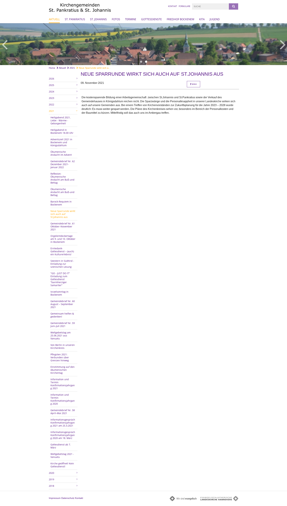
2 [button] (146, 61)
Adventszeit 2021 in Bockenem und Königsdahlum (61, 142)
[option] (143, 44)
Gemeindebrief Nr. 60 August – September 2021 (62, 304)
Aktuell (54, 19)
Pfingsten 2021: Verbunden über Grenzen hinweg (59, 357)
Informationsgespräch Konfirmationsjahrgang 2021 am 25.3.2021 (62, 422)
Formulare (184, 6)
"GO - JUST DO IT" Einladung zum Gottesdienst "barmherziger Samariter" (60, 279)
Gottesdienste (151, 19)
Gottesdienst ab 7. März (60, 446)
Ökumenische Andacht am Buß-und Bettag (62, 192)
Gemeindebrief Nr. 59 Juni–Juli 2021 (62, 324)
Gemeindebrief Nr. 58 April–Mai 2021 (62, 412)
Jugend (215, 19)
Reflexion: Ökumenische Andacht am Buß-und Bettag (62, 178)
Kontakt (172, 6)
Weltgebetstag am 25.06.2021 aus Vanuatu (60, 335)
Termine (130, 19)
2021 (72, 68)
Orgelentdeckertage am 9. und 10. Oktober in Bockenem (62, 238)
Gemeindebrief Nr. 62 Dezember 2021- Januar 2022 (62, 164)
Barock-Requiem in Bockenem (61, 203)
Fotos (116, 19)
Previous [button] (4, 44)
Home (52, 68)
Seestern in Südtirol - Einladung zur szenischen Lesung (62, 263)
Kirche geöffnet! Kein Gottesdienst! (62, 465)
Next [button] (283, 44)
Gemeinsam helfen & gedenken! (62, 315)
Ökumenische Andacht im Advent (61, 153)
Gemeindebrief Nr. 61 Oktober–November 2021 (62, 226)
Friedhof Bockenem (180, 19)
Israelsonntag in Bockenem (59, 293)
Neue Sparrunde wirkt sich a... (94, 68)
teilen (194, 84)
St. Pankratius (75, 19)
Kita (202, 19)
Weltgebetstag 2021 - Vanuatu (62, 455)
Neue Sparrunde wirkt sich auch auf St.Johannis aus (62, 214)
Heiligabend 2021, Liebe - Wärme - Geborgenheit (60, 120)
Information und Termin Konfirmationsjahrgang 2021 (62, 384)
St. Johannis (98, 19)
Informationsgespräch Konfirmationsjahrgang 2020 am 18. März (62, 435)
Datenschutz (67, 498)
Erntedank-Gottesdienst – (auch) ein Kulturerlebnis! (62, 251)
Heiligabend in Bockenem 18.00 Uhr (61, 131)
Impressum (55, 498)
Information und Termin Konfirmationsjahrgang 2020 (62, 399)
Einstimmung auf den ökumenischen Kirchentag (62, 369)
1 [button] (141, 61)
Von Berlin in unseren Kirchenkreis (62, 346)
